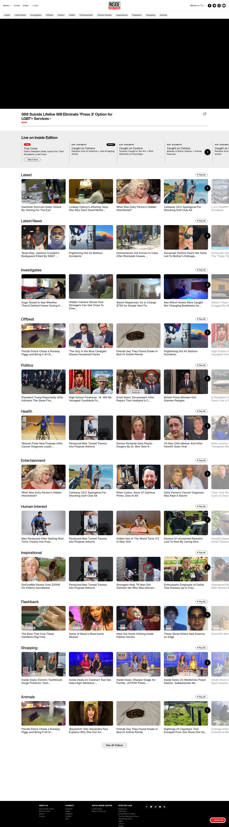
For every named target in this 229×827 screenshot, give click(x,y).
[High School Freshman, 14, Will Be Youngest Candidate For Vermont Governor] (91, 382)
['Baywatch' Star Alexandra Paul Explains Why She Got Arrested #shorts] (91, 713)
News (6, 5)
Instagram (69, 814)
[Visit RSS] (164, 807)
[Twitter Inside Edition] (214, 5)
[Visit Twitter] (151, 807)
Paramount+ (122, 809)
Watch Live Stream (99, 811)
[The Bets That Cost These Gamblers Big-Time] (43, 618)
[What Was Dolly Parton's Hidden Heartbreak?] (138, 191)
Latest (7, 15)
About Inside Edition (46, 809)
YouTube (68, 816)
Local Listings (97, 809)
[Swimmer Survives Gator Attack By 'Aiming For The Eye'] (43, 191)
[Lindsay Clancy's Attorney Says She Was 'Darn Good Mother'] (91, 191)
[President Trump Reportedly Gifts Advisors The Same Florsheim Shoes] (43, 382)
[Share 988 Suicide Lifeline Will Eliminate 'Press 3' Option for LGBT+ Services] (205, 114)
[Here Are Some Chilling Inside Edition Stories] (138, 618)
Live (36, 5)
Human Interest (105, 15)
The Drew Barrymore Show (128, 816)
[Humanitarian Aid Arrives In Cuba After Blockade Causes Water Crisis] (138, 237)
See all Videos (114, 745)
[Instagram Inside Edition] (219, 5)
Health (72, 15)
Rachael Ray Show (125, 819)
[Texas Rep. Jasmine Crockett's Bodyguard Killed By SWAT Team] (43, 237)
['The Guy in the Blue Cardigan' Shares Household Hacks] (91, 335)
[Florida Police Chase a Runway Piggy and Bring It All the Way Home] (43, 335)
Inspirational (122, 15)
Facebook (69, 809)
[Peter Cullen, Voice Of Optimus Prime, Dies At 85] (138, 477)
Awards (41, 814)
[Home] (114, 6)
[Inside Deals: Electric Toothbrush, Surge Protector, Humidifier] (43, 664)
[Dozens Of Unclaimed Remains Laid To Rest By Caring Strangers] (186, 523)
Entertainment (86, 15)
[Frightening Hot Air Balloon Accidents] (91, 237)
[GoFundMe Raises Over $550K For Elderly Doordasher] (43, 569)
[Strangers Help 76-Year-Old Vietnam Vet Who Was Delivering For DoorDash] (138, 569)
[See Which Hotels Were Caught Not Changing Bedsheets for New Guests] (186, 286)
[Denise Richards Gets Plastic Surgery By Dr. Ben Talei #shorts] (138, 428)
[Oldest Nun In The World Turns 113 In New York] (138, 523)
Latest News (20, 15)
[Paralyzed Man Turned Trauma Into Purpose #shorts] (91, 428)
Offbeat (49, 15)
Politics (61, 15)
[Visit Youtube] (160, 807)
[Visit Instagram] (156, 807)
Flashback (136, 15)
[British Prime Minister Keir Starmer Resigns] (186, 382)
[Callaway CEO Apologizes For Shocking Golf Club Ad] (186, 191)
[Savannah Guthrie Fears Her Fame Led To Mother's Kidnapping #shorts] (186, 237)
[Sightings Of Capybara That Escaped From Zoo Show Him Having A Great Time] (186, 713)
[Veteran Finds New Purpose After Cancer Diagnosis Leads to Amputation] (43, 428)
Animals (163, 15)
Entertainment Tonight (126, 814)
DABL (120, 821)
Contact (42, 816)
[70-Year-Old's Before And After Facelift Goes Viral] (186, 428)
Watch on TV (196, 5)
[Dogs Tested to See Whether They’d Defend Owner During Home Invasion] (43, 286)
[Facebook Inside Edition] (209, 5)
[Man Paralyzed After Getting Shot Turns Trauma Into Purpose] (43, 523)
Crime (17, 5)
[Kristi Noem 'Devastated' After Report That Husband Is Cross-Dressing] (138, 382)
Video (26, 5)
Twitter (67, 811)
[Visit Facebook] (147, 807)
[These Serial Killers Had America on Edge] (186, 618)
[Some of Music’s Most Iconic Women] (91, 618)
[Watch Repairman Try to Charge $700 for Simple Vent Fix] (138, 286)
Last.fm (121, 824)
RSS (67, 819)
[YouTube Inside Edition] (224, 5)
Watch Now (33, 159)
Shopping (150, 15)
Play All (202, 175)
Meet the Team (44, 811)
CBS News (122, 811)
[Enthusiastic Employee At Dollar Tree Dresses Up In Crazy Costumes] (186, 569)
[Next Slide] (208, 152)
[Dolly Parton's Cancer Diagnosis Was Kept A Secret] (186, 477)
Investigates (35, 15)
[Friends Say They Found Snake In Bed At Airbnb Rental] (138, 335)
